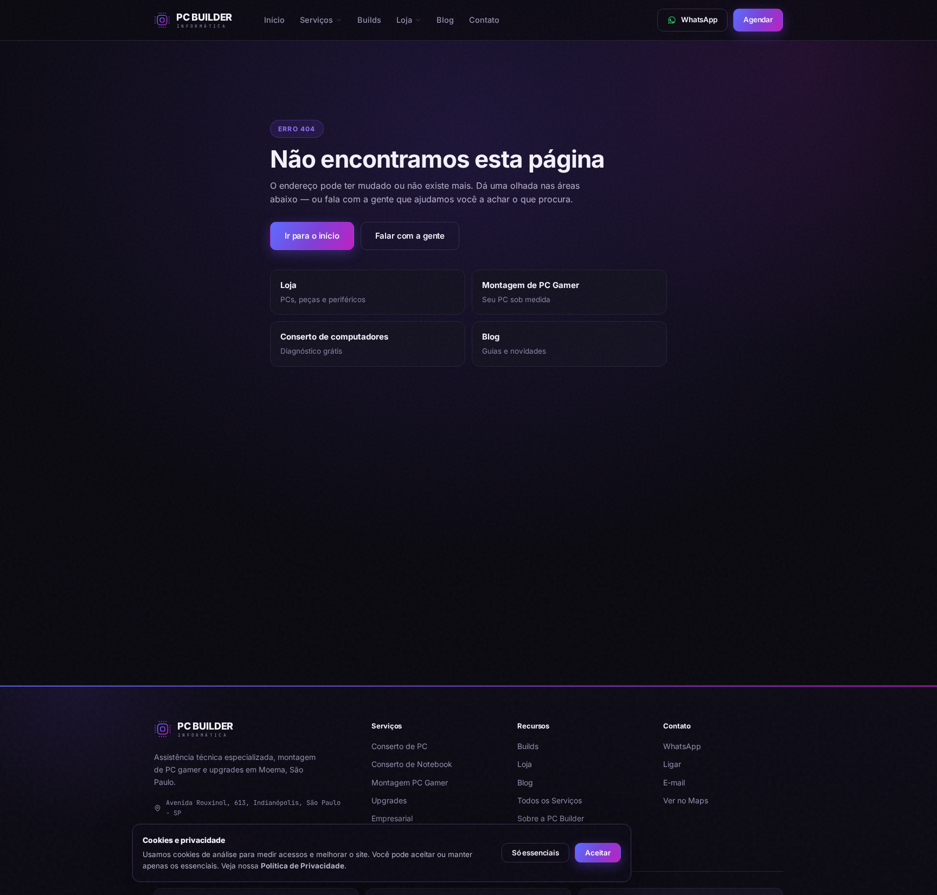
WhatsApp (682, 746)
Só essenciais (535, 852)
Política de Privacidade (302, 865)
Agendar (758, 19)
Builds (369, 19)
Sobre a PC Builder (550, 818)
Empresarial (392, 818)
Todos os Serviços (549, 800)
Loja (404, 19)
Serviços (316, 19)
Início (274, 19)
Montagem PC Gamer (409, 782)
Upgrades (389, 800)
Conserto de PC (399, 746)
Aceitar (598, 852)
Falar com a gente (410, 236)
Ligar (672, 764)
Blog (445, 19)
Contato (484, 19)
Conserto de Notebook (411, 764)
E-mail (674, 782)
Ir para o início (312, 236)
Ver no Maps (685, 800)
